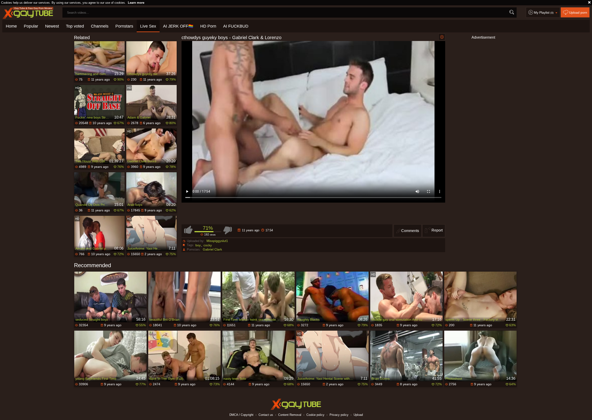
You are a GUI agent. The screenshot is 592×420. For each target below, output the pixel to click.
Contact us (266, 414)
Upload (358, 414)
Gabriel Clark (212, 249)
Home (11, 26)
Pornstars (124, 26)
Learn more (136, 2)
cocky (208, 245)
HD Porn (208, 26)
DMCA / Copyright (241, 414)
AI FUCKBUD (235, 26)
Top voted (75, 26)
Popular (31, 26)
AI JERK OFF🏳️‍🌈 (178, 26)
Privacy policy (339, 414)
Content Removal (289, 414)
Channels (99, 26)
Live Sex (148, 26)
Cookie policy (315, 414)
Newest (52, 26)
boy (198, 245)
